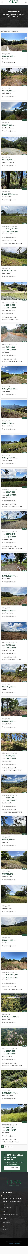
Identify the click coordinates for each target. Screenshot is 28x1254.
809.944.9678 (7, 1208)
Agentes (5, 1226)
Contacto (5, 1229)
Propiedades (6, 1222)
